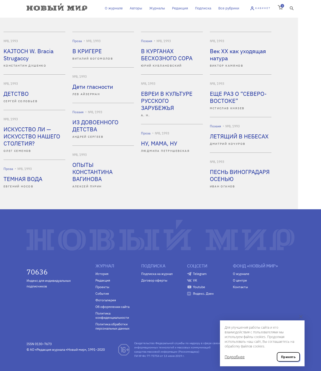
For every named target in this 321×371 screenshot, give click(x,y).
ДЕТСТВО (16, 93)
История (101, 274)
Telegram (200, 274)
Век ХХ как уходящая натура (238, 54)
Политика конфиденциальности (112, 315)
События (102, 293)
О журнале (114, 8)
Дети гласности (92, 86)
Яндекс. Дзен (203, 293)
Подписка (203, 8)
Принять (288, 357)
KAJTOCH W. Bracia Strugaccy (29, 54)
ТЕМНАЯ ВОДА (23, 179)
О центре (240, 280)
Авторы (136, 8)
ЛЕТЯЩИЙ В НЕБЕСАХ (239, 136)
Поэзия (146, 41)
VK (195, 280)
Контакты (240, 287)
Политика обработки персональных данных (112, 326)
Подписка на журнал (157, 274)
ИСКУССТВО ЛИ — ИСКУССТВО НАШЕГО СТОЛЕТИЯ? (32, 136)
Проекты (102, 287)
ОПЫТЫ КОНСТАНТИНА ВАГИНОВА (92, 172)
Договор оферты (154, 280)
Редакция (180, 8)
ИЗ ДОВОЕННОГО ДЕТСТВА (95, 125)
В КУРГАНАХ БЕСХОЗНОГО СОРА (166, 54)
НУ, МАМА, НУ (159, 143)
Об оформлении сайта (112, 307)
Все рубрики (228, 8)
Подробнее (235, 357)
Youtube (199, 287)
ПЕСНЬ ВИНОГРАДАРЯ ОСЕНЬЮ (240, 175)
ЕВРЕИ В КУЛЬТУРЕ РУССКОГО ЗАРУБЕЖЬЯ (166, 101)
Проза (77, 41)
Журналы (157, 8)
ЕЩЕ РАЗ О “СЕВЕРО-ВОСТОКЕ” (238, 97)
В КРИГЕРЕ (87, 51)
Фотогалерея (105, 300)
